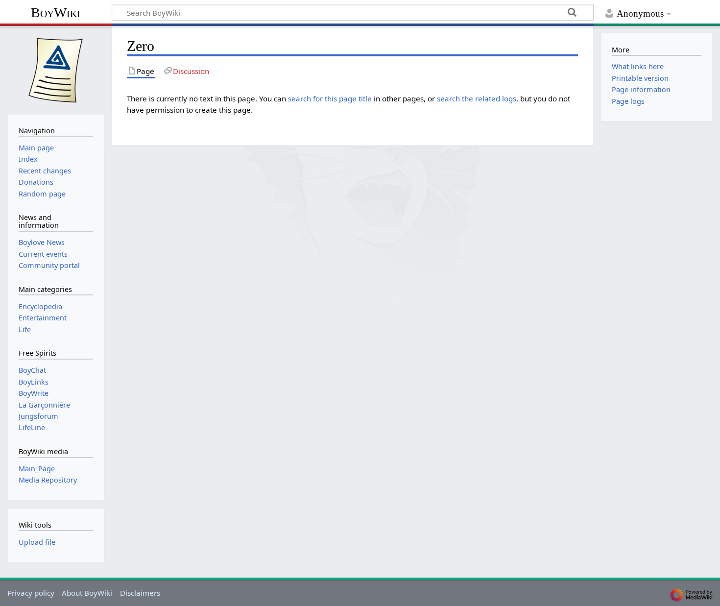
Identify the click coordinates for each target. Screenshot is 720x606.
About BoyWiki (87, 593)
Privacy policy (30, 593)
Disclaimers (140, 593)
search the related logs (476, 98)
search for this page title (330, 98)
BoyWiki (55, 12)
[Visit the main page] (55, 69)
